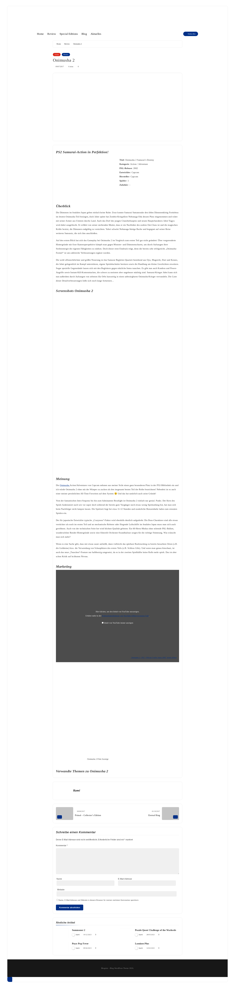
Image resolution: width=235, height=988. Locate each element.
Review (51, 34)
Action (57, 54)
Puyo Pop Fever (80, 943)
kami (76, 790)
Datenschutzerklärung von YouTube (125, 616)
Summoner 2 (78, 930)
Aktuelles (96, 34)
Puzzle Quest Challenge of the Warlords (155, 930)
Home (40, 34)
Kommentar (62, 845)
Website (61, 890)
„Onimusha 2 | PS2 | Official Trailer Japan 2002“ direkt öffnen (154, 658)
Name (59, 879)
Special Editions (69, 34)
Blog (84, 34)
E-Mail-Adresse (125, 879)
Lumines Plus (142, 943)
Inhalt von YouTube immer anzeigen (118, 623)
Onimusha (65, 485)
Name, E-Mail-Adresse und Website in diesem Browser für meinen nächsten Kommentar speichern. (99, 900)
